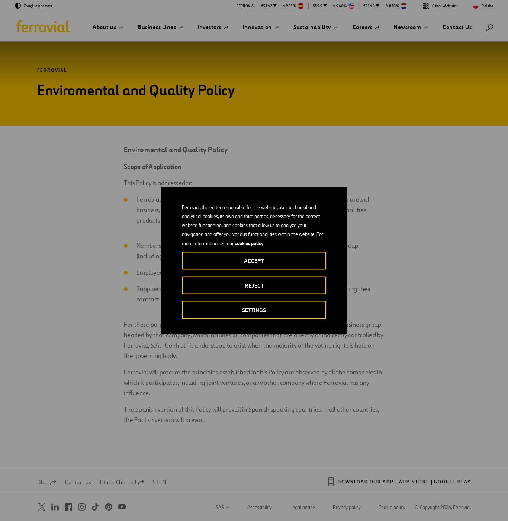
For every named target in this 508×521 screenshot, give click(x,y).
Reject (254, 286)
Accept (254, 261)
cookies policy (249, 243)
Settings (254, 310)
